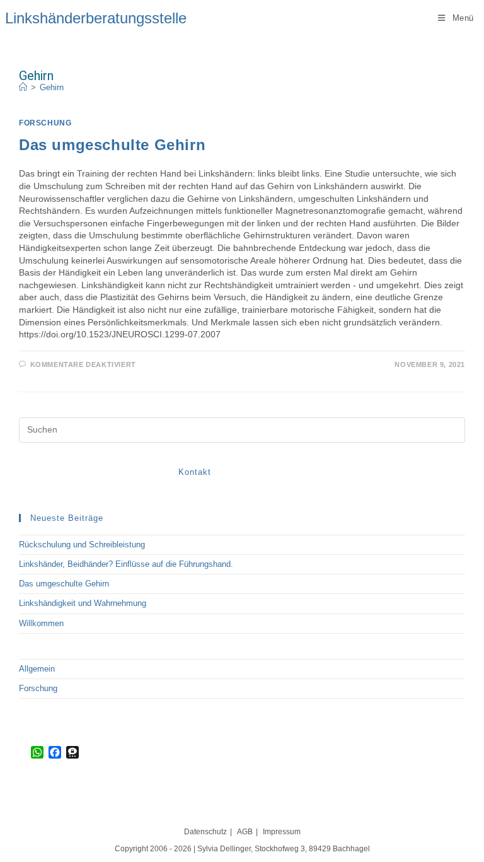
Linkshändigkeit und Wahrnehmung (82, 603)
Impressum (282, 831)
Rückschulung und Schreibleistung (82, 544)
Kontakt (194, 472)
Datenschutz (205, 831)
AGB (245, 831)
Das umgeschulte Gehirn (112, 144)
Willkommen (41, 623)
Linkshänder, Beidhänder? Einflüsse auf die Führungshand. (126, 564)
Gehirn (52, 87)
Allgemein (37, 668)
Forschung (45, 123)
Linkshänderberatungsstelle (96, 17)
